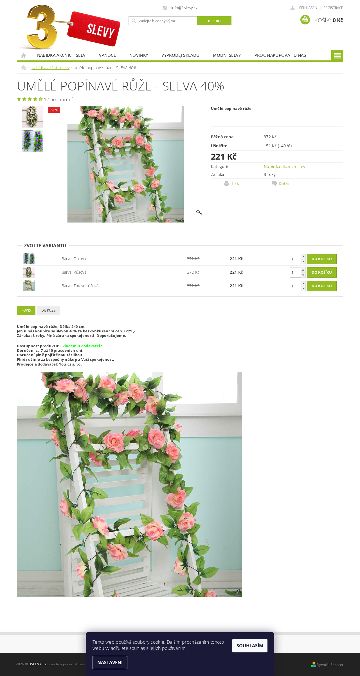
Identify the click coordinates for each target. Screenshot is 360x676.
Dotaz (284, 183)
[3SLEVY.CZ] (72, 28)
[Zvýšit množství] (303, 256)
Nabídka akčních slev (61, 55)
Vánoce (107, 55)
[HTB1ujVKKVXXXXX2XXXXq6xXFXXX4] (29, 272)
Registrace (333, 7)
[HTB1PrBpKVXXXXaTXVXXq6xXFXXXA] (29, 285)
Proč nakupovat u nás (280, 55)
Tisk (235, 183)
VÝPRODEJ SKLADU (180, 55)
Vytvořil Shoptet (330, 664)
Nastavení (110, 662)
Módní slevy (227, 55)
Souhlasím (250, 646)
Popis (26, 310)
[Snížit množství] (303, 261)
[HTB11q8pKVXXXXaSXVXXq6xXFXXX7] (29, 258)
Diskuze (48, 310)
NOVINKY (138, 55)
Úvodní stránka (23, 55)
